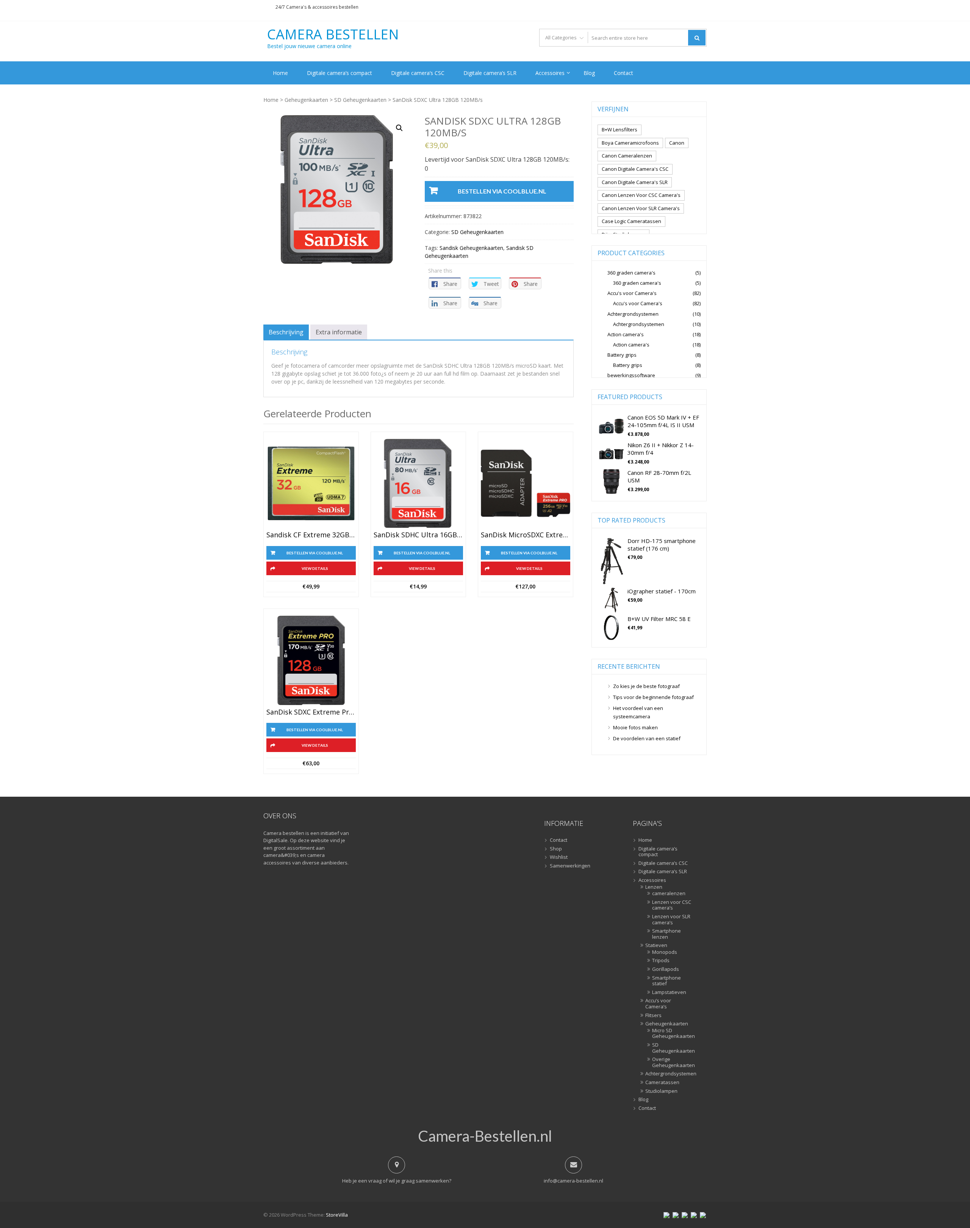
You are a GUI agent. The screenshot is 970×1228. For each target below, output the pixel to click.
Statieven (656, 945)
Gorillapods (665, 969)
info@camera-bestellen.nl (573, 1180)
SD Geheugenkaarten (360, 99)
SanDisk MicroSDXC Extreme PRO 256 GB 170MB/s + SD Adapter (525, 535)
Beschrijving (286, 332)
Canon (676, 142)
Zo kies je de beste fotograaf (646, 686)
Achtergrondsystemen (633, 314)
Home (280, 72)
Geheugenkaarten (306, 99)
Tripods (661, 961)
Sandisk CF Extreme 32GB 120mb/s (311, 535)
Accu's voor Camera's (632, 293)
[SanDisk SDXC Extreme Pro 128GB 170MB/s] (311, 660)
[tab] (286, 332)
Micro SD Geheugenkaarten (672, 1033)
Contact (623, 72)
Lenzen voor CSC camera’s (671, 905)
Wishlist (559, 857)
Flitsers (653, 1016)
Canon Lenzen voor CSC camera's (641, 195)
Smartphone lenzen (666, 934)
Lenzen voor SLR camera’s (671, 919)
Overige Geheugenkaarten (672, 1062)
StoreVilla (337, 1214)
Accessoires (550, 72)
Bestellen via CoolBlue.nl (502, 191)
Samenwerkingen (570, 866)
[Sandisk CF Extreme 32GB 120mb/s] (311, 483)
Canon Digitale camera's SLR (635, 182)
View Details (315, 568)
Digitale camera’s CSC (417, 72)
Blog (589, 72)
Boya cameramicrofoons (630, 142)
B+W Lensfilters (619, 129)
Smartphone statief (666, 981)
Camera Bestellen (333, 34)
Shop (556, 849)
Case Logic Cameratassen (631, 221)
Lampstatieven (669, 992)
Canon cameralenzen (627, 155)
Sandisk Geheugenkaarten (471, 247)
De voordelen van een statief (647, 738)
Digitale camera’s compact (339, 72)
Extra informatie (339, 332)
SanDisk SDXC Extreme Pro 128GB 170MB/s (311, 712)
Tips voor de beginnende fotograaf (653, 697)
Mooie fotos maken (635, 727)
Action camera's (625, 334)
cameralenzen (668, 894)
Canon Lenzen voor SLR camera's (641, 208)
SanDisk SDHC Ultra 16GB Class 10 (418, 535)
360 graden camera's (631, 272)
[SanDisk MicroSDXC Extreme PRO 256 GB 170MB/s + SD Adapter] (525, 483)
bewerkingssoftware (631, 375)
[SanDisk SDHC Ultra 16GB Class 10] (418, 483)
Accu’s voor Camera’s (658, 1004)
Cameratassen (662, 1083)
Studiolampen (661, 1091)
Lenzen (653, 887)
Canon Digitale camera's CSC (635, 168)
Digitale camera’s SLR (489, 72)
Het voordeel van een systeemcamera (638, 712)
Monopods (664, 952)
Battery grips (622, 354)
